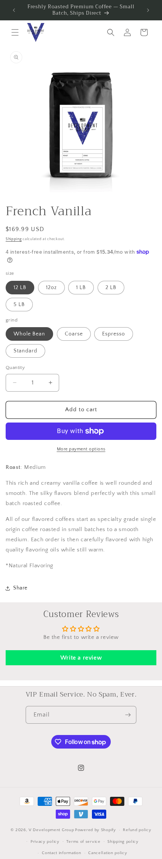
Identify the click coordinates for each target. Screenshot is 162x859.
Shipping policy (123, 841)
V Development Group (51, 830)
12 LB (20, 288)
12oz (51, 288)
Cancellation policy (107, 853)
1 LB (81, 288)
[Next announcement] (148, 10)
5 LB (19, 305)
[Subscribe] (127, 715)
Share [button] (20, 588)
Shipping (14, 239)
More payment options (81, 449)
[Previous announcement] (14, 10)
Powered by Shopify (95, 830)
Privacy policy (45, 841)
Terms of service (83, 841)
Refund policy (137, 830)
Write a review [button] (81, 657)
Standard (25, 351)
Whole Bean (29, 334)
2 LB (110, 288)
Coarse (74, 334)
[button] (15, 32)
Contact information (61, 853)
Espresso (113, 334)
